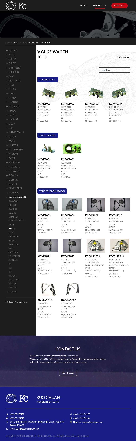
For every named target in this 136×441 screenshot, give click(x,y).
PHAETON (14, 244)
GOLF (11, 224)
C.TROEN (14, 72)
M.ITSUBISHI (16, 149)
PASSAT (12, 240)
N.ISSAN (13, 153)
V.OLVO (13, 291)
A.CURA (13, 50)
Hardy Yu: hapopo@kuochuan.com (87, 422)
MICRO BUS (14, 236)
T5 (10, 268)
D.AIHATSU (15, 80)
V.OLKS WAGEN (36, 42)
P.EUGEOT (14, 162)
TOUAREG (14, 279)
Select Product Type (17, 302)
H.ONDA (13, 102)
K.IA (11, 128)
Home (8, 42)
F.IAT (11, 84)
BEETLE (12, 205)
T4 (10, 264)
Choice (86, 436)
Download (122, 57)
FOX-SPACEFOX (17, 220)
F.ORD (12, 89)
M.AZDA (13, 145)
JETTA (12, 228)
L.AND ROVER (16, 132)
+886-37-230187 (17, 414)
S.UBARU (13, 179)
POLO (12, 248)
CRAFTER (13, 217)
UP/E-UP (13, 287)
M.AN (12, 140)
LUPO (11, 232)
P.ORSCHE (14, 166)
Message (69, 373)
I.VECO (12, 115)
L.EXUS (12, 136)
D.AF (11, 76)
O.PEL (12, 158)
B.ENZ (12, 59)
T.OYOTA (14, 192)
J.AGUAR (13, 119)
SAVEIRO (13, 252)
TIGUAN (13, 276)
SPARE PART (15, 188)
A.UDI (12, 54)
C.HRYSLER (15, 67)
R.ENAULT (14, 171)
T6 (10, 272)
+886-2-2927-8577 (81, 414)
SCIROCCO (14, 256)
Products (16, 42)
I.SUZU (12, 110)
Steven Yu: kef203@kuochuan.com (24, 429)
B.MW (12, 63)
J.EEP (12, 123)
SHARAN (13, 260)
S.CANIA (13, 175)
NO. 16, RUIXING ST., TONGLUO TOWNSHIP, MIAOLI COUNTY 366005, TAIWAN (37, 423)
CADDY (12, 213)
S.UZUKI (13, 184)
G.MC (12, 93)
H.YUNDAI (14, 106)
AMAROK (13, 201)
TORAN (12, 283)
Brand (24, 42)
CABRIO (13, 209)
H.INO (12, 97)
